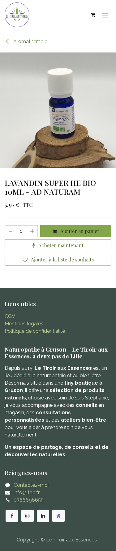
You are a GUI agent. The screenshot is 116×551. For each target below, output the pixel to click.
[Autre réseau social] (58, 516)
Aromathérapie (29, 41)
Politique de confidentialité (35, 331)
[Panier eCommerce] (93, 15)
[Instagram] (27, 516)
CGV (10, 316)
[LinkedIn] (43, 516)
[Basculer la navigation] (105, 14)
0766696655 (29, 500)
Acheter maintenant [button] (60, 245)
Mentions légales (24, 324)
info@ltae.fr (27, 492)
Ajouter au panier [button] (79, 231)
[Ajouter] (32, 231)
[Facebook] (12, 516)
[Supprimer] (10, 231)
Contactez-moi (31, 485)
